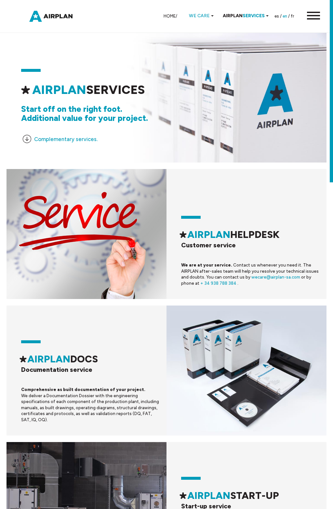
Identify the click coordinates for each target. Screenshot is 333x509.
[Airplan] (57, 16)
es (276, 16)
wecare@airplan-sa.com (276, 277)
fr (292, 16)
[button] (310, 16)
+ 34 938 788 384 (218, 283)
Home (170, 16)
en (285, 16)
